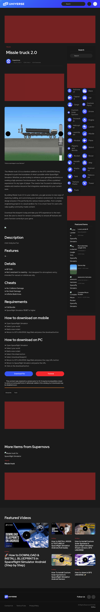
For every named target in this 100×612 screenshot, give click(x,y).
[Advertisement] (50, 29)
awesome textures (84, 277)
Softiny (93, 607)
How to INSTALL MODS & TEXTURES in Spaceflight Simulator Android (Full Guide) (61, 544)
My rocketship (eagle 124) (83, 247)
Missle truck (10, 463)
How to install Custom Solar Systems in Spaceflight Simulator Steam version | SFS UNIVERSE (84, 545)
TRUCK (7, 460)
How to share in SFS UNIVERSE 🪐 (83, 573)
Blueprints (8, 392)
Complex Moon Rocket (83, 293)
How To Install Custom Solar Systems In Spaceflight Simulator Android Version (61, 575)
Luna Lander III (83, 229)
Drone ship (81, 265)
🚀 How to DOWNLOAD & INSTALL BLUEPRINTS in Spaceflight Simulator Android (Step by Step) (25, 560)
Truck (15, 392)
